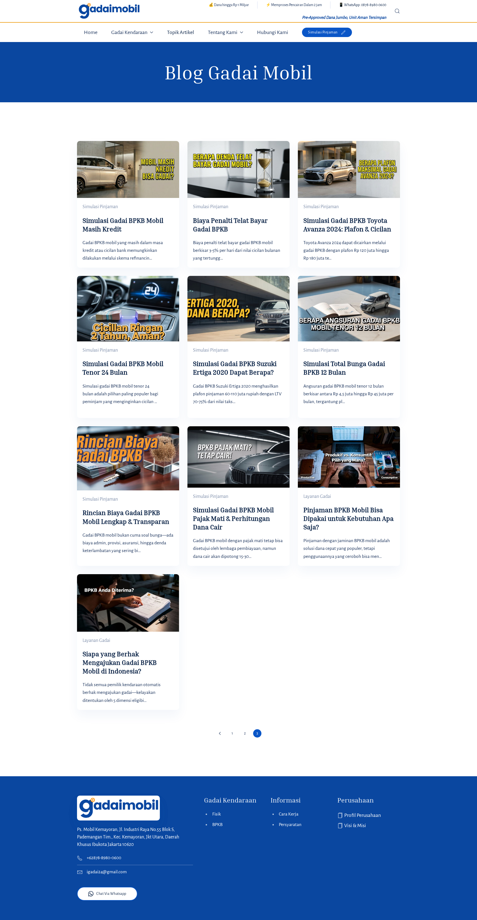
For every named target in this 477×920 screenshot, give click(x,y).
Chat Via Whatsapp (111, 894)
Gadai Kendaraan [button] (129, 32)
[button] (397, 11)
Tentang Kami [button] (222, 32)
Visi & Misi (355, 825)
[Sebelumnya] (220, 733)
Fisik (216, 814)
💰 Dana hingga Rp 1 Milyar (229, 5)
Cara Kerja (288, 814)
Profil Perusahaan (362, 815)
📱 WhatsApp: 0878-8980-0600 (362, 5)
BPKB (217, 824)
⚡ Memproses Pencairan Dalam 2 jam (294, 5)
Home (90, 32)
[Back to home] (109, 11)
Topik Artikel (180, 32)
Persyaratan (290, 824)
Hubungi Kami (272, 32)
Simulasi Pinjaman (323, 32)
